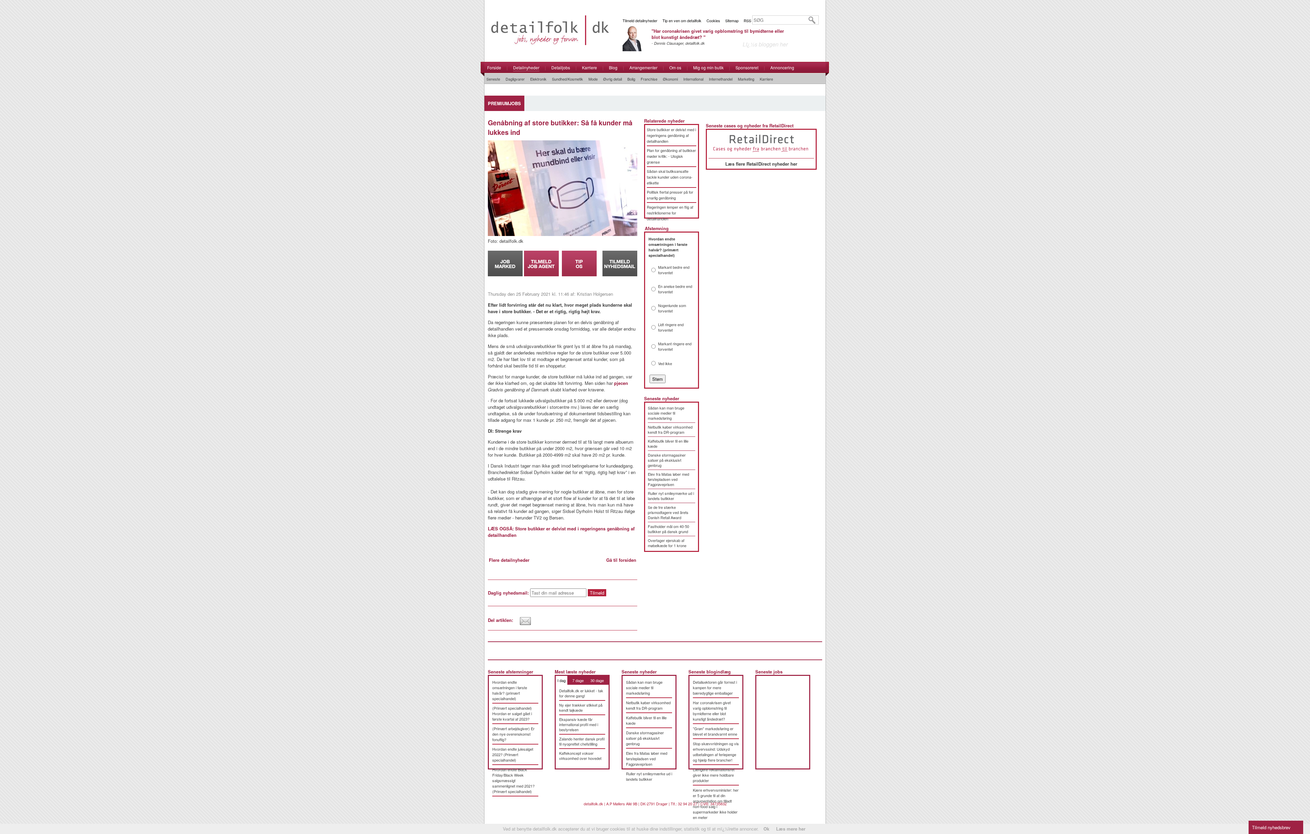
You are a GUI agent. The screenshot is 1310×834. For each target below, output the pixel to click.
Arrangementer (643, 67)
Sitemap (732, 20)
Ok (766, 828)
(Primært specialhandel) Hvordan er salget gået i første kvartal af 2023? (512, 713)
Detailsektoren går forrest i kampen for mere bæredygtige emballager (715, 687)
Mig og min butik (708, 67)
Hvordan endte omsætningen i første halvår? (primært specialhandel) (509, 690)
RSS (747, 20)
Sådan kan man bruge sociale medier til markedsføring (666, 413)
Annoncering (782, 67)
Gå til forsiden (621, 560)
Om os (675, 67)
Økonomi (670, 79)
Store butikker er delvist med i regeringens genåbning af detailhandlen (671, 135)
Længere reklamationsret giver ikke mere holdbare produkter (713, 775)
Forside (494, 67)
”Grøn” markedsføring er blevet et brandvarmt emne (715, 731)
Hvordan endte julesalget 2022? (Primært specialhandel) (512, 754)
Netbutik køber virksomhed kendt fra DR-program (670, 429)
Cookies (713, 20)
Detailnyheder (526, 67)
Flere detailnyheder (509, 560)
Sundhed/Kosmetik (567, 79)
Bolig (631, 79)
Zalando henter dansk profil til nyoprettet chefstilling (582, 741)
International (693, 79)
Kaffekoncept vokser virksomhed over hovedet (580, 755)
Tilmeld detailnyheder (640, 20)
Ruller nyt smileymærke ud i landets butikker (671, 495)
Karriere (589, 67)
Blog (613, 67)
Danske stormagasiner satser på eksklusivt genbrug (667, 460)
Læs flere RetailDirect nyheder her (761, 164)
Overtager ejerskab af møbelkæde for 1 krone (667, 543)
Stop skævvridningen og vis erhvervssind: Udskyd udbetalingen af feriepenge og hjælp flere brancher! (716, 752)
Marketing (746, 79)
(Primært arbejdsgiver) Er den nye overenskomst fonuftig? (513, 734)
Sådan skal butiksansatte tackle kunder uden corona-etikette (670, 176)
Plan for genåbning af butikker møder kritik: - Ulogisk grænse (671, 156)
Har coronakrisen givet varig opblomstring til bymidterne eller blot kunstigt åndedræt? (712, 711)
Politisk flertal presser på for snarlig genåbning (670, 194)
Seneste (493, 79)
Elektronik (538, 79)
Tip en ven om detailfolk (682, 20)
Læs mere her (790, 828)
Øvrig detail (612, 79)
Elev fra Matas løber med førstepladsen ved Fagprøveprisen (668, 479)
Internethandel (720, 79)
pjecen (621, 383)
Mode (593, 79)
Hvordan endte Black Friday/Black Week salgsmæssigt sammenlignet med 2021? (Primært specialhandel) (513, 780)
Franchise (649, 79)
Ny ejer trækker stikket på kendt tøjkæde (580, 707)
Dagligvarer (515, 79)
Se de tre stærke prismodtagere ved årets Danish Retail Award (668, 512)
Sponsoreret (747, 67)
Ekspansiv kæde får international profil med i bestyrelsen (578, 724)
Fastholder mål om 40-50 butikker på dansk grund (668, 529)
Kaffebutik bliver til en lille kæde (668, 443)
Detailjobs (560, 67)
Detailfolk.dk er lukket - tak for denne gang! (581, 693)
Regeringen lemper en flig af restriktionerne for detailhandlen (670, 212)
